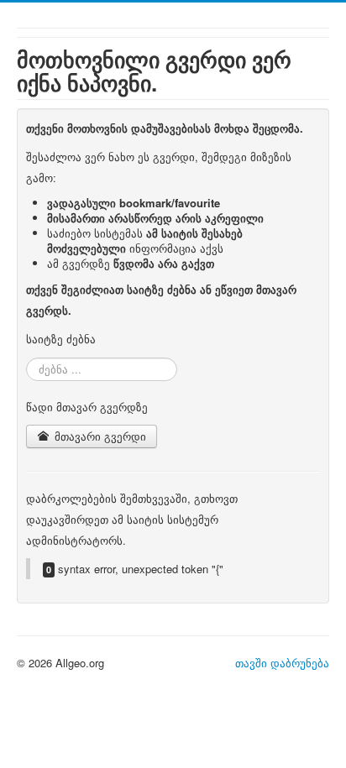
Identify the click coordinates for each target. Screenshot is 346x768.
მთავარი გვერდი (98, 436)
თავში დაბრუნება (282, 663)
